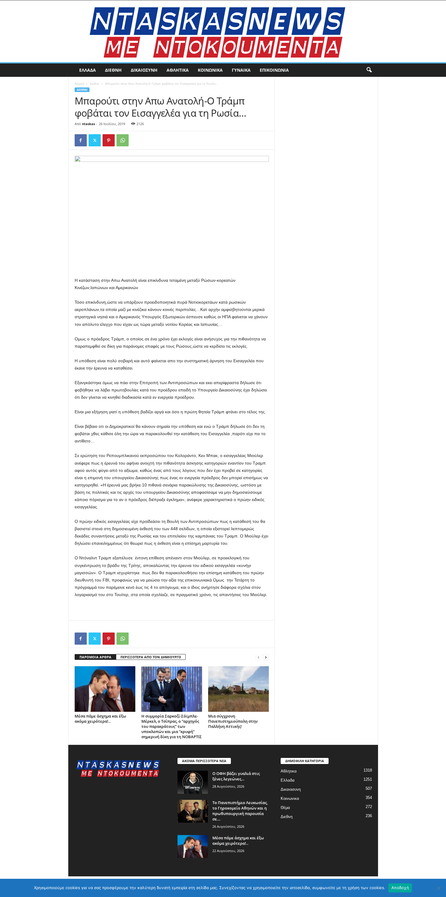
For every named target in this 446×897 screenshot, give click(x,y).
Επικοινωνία (274, 70)
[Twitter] (95, 140)
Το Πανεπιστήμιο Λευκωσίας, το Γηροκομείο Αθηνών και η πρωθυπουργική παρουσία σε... (240, 811)
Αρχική (79, 83)
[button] (369, 70)
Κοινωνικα (210, 70)
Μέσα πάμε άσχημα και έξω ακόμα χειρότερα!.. (100, 718)
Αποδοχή (400, 887)
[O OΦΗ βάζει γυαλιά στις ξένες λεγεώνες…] (192, 782)
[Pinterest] (109, 140)
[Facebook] (81, 140)
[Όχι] (438, 888)
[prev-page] (258, 657)
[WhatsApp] (123, 140)
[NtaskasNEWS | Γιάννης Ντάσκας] (223, 31)
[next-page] (266, 657)
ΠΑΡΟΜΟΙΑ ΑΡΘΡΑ (95, 657)
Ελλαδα (87, 70)
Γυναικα (241, 70)
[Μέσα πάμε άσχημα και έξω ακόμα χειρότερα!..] (105, 689)
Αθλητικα (178, 70)
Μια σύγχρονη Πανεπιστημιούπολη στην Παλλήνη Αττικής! (233, 721)
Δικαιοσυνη (144, 70)
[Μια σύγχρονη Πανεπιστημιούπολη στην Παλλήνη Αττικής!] (238, 689)
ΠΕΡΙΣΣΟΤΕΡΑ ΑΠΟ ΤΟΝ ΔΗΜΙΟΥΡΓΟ (150, 657)
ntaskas (88, 123)
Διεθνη (113, 70)
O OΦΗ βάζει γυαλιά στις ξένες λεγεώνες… (236, 776)
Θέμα (285, 807)
